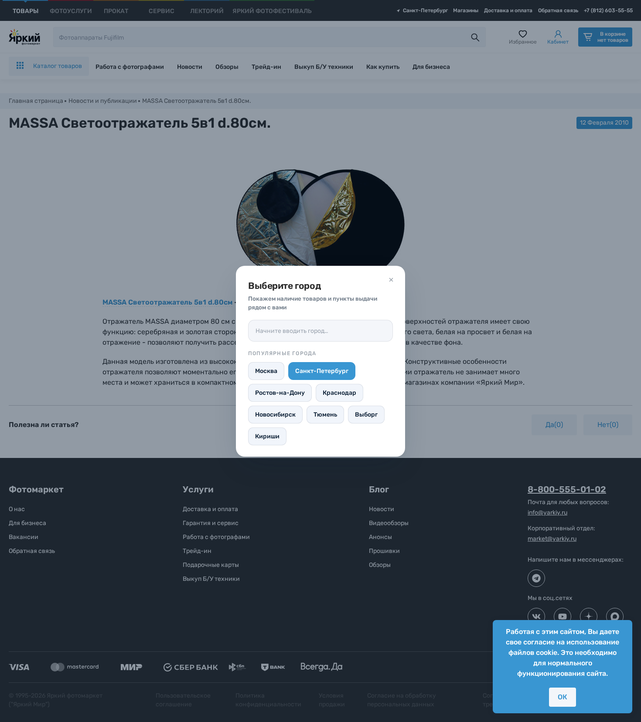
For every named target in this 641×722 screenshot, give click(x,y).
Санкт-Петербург (321, 371)
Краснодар (339, 393)
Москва (266, 371)
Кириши (267, 436)
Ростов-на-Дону (280, 393)
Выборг (366, 414)
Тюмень (325, 414)
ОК (562, 697)
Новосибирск (275, 414)
